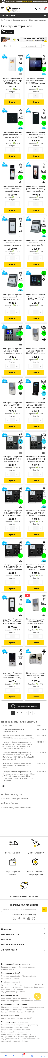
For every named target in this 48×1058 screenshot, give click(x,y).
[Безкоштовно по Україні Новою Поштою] (4, 56)
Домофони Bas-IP (24, 1018)
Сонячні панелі (7, 1024)
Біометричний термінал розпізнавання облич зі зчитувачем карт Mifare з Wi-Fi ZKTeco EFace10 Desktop (12, 297)
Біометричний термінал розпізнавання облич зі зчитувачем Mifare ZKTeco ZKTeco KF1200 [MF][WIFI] (35, 134)
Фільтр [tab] (9, 32)
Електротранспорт (8, 967)
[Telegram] (28, 918)
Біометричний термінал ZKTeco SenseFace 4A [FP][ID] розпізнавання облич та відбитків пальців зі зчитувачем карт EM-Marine (12, 621)
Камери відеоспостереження (32, 1007)
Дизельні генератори (21, 998)
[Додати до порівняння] (21, 59)
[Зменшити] (8, 96)
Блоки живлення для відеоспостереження (18, 1034)
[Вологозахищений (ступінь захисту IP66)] (20, 225)
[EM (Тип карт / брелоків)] (20, 63)
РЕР (10, 984)
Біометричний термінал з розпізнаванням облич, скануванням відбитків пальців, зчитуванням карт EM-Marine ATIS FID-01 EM (12, 675)
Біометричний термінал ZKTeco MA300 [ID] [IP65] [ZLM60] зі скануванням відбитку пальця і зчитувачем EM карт (35, 351)
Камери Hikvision (8, 1011)
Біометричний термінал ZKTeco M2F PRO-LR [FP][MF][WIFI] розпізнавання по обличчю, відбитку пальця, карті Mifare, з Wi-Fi (35, 567)
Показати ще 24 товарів (27, 706)
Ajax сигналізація (29, 976)
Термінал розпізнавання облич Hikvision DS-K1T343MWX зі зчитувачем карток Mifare (35, 80)
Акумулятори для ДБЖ (27, 1036)
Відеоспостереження (9, 1007)
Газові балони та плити (31, 1038)
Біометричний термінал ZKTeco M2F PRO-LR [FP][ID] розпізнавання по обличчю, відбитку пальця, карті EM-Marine (12, 513)
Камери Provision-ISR (25, 1011)
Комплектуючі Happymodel (12, 989)
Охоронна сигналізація (10, 976)
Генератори (6, 998)
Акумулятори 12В (8, 1036)
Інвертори (20, 1024)
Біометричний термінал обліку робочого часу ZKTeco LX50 (35, 675)
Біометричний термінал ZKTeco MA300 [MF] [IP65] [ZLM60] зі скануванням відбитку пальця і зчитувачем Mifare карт (12, 405)
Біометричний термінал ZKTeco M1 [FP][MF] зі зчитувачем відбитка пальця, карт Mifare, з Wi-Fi (35, 459)
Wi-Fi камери (17, 1009)
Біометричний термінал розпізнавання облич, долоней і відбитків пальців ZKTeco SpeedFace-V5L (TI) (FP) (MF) (12, 189)
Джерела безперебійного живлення (15, 1029)
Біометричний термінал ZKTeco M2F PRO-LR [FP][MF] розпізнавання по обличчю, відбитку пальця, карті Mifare (12, 567)
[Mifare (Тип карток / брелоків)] (44, 63)
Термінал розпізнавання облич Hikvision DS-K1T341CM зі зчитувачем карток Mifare (18, 736)
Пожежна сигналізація (10, 978)
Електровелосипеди (26, 967)
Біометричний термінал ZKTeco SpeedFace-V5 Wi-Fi (14, 730)
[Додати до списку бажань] (21, 55)
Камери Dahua (30, 1009)
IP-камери (5, 1009)
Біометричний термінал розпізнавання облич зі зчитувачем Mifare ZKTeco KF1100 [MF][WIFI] (12, 134)
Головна (7, 20)
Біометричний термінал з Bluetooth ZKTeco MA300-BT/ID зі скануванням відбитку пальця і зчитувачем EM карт (35, 621)
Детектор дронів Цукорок (11, 987)
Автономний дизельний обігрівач (14, 1041)
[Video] (28, 595)
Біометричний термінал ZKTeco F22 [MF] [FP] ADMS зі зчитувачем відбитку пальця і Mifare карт (35, 405)
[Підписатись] (44, 909)
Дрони (3, 984)
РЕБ (16, 984)
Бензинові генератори (10, 1000)
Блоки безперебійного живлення (14, 1031)
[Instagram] (24, 918)
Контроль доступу (20, 20)
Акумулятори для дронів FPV (13, 991)
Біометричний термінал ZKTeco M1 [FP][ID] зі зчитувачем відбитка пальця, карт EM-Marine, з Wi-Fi (12, 459)
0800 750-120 (36, 9)
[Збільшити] (17, 96)
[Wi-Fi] (20, 69)
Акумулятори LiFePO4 (10, 1038)
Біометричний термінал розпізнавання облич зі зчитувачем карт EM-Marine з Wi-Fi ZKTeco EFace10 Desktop (35, 243)
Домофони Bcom (8, 1018)
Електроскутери (7, 969)
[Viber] (33, 918)
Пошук (40, 9)
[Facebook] (19, 918)
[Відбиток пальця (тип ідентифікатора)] (44, 279)
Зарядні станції (32, 1024)
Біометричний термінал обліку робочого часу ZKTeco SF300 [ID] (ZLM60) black (35, 297)
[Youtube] (14, 918)
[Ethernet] (44, 69)
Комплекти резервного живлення (14, 1027)
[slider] (24, 1)
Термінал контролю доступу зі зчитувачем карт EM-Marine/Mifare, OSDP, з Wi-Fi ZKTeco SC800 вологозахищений (12, 80)
